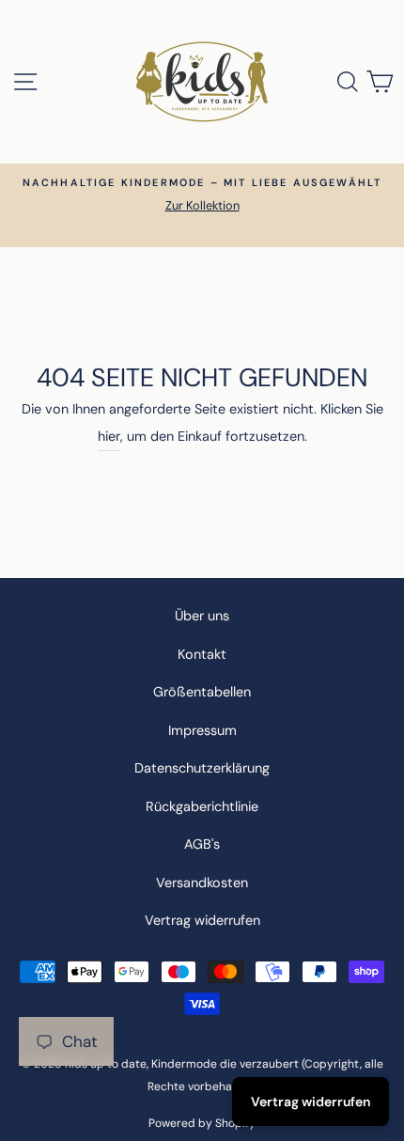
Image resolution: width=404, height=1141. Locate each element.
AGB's (202, 844)
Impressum (202, 730)
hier (109, 436)
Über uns (202, 615)
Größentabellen (202, 691)
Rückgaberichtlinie (202, 806)
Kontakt (202, 654)
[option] (202, 195)
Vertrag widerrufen (202, 920)
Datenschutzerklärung (202, 767)
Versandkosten (202, 882)
